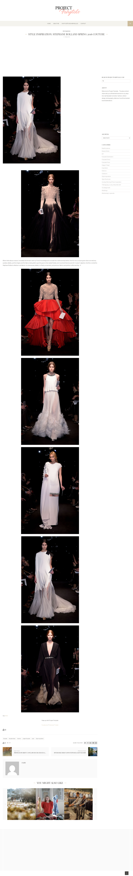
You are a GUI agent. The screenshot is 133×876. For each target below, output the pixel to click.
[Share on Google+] (90, 743)
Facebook (45, 725)
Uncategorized (106, 187)
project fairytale (26, 738)
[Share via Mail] (96, 743)
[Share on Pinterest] (93, 743)
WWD (6, 716)
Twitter (56, 725)
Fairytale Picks (106, 162)
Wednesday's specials (108, 193)
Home (49, 23)
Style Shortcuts (106, 179)
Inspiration (105, 168)
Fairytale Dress (106, 159)
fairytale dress (12, 738)
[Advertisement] (57, 64)
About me (56, 23)
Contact (83, 23)
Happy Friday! (106, 165)
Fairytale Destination (107, 156)
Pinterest (50, 725)
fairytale (5, 738)
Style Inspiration (66, 31)
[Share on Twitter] (85, 743)
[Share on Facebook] (87, 743)
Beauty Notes (105, 151)
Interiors (104, 171)
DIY (103, 154)
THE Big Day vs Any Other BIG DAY (111, 185)
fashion (19, 738)
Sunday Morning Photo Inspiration (111, 182)
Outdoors (104, 173)
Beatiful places (106, 148)
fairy (24, 763)
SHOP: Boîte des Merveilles (70, 23)
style (33, 738)
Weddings (104, 190)
